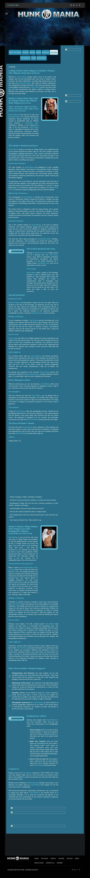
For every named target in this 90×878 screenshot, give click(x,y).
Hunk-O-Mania (21, 77)
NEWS (77, 858)
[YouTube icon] (76, 5)
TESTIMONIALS (25, 58)
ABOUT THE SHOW (15, 52)
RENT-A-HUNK (38, 863)
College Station (15, 117)
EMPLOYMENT (41, 58)
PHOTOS (32, 52)
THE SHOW (44, 858)
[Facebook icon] (79, 5)
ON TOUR (70, 858)
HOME (36, 858)
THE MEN (25, 52)
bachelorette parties (24, 83)
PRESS (34, 58)
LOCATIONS (53, 52)
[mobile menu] (5, 13)
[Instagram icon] (71, 5)
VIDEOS (38, 52)
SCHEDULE (45, 52)
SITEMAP (60, 863)
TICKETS (53, 858)
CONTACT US (50, 863)
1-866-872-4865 (14, 5)
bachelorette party (31, 123)
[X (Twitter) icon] (74, 5)
